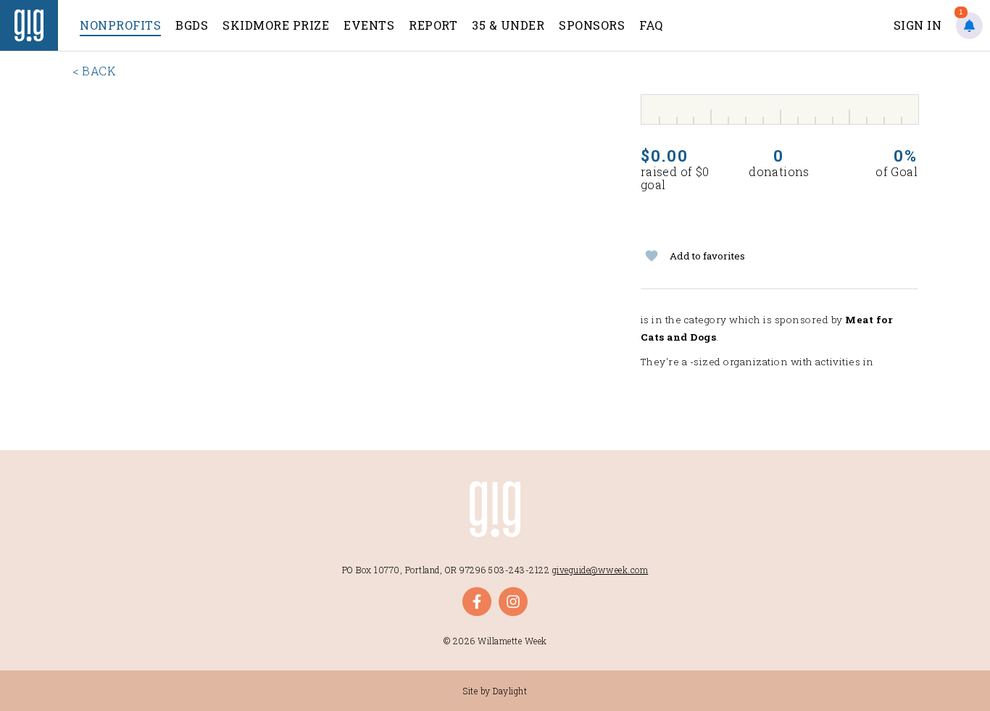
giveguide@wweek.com (600, 569)
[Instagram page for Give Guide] (513, 601)
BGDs (191, 25)
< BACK (93, 70)
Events (369, 25)
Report (433, 25)
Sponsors (592, 25)
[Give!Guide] (29, 25)
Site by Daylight (495, 691)
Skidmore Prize (275, 25)
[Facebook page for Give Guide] (476, 601)
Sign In (918, 25)
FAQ (651, 25)
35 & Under (508, 25)
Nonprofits (120, 25)
